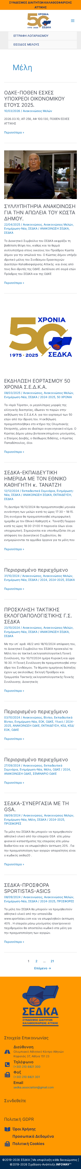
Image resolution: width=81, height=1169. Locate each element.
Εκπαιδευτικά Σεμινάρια (38, 490)
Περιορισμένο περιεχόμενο (36, 570)
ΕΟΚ (41, 721)
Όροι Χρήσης (24, 1129)
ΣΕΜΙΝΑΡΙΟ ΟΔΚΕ (45, 773)
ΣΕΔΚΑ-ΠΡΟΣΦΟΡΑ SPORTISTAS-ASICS (27, 888)
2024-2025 (47, 397)
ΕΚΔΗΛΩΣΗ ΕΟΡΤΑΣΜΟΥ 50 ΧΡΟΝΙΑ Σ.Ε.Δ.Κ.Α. (37, 384)
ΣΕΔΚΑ (32, 228)
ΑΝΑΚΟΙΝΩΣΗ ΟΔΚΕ (26, 725)
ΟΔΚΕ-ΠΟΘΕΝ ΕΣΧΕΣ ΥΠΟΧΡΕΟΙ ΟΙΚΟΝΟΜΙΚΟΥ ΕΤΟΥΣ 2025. (34, 99)
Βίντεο (48, 717)
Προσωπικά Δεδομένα (33, 1136)
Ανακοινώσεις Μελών (37, 111)
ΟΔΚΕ (49, 721)
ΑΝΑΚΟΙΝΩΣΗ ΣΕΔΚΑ (54, 228)
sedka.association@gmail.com (34, 1087)
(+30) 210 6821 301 (27, 1077)
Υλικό (59, 721)
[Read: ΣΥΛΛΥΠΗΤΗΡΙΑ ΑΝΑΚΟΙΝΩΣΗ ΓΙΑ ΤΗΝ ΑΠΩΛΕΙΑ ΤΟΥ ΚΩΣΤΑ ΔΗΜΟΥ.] (40, 174)
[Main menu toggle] (73, 21)
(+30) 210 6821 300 (27, 1066)
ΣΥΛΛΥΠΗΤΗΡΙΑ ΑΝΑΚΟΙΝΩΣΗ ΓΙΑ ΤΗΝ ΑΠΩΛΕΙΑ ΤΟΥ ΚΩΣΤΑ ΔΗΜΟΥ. (40, 212)
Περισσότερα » (14, 133)
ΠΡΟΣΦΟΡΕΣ (12, 823)
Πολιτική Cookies (28, 1143)
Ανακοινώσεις (32, 224)
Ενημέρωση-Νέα (15, 228)
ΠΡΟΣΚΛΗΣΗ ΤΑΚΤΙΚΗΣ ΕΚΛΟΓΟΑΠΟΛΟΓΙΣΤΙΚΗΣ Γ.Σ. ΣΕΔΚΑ (38, 616)
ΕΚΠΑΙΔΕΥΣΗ (62, 494)
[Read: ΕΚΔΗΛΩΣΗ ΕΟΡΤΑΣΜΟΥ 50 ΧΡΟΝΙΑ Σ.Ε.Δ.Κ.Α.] (40, 337)
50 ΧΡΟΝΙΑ (64, 397)
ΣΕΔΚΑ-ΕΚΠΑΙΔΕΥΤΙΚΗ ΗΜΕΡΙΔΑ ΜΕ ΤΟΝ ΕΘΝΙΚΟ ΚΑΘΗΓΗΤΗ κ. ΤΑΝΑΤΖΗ (35, 479)
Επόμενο (42, 968)
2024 (43, 579)
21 (52, 961)
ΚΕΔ (63, 725)
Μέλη (47, 769)
